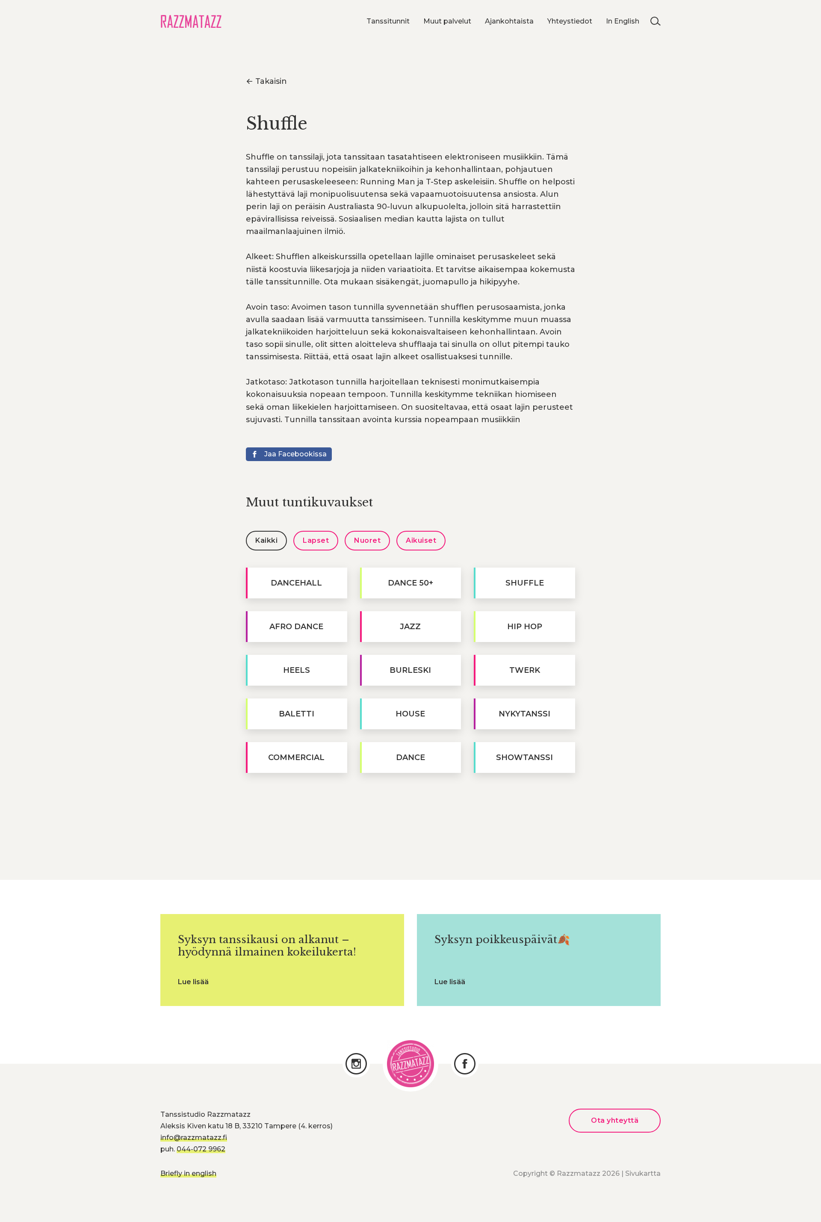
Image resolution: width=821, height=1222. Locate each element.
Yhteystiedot (569, 21)
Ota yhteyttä (614, 1120)
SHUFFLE (524, 583)
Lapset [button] (316, 540)
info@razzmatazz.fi (193, 1137)
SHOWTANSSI (524, 757)
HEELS (296, 670)
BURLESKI (410, 670)
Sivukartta (643, 1173)
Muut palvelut (447, 21)
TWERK (524, 670)
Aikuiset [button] (421, 540)
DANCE (410, 757)
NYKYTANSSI (524, 714)
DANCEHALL (296, 583)
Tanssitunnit (388, 21)
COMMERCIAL (296, 757)
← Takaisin (266, 81)
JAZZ (410, 626)
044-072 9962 (201, 1149)
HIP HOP (524, 626)
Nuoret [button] (367, 540)
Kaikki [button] (266, 540)
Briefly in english (188, 1173)
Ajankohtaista (509, 21)
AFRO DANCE (296, 626)
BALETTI (296, 714)
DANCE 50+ (410, 583)
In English (622, 21)
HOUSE (410, 714)
